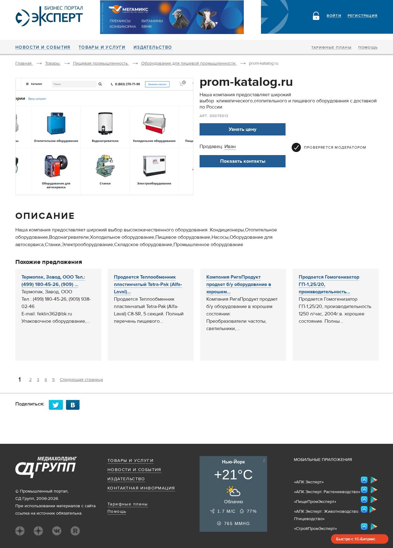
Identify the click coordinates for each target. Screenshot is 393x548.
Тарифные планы (331, 48)
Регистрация (363, 16)
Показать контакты (242, 161)
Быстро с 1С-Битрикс (355, 539)
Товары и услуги (102, 47)
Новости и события (43, 47)
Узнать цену (242, 129)
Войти (334, 16)
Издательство (153, 47)
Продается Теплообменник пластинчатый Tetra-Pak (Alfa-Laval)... (148, 284)
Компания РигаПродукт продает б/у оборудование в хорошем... (238, 284)
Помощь (368, 48)
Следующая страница (81, 379)
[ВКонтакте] (74, 404)
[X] (57, 404)
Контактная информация (141, 488)
